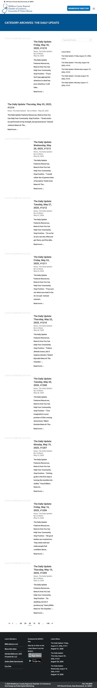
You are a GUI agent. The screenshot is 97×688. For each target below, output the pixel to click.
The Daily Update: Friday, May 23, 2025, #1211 (43, 260)
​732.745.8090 (86, 684)
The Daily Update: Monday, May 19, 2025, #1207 (43, 444)
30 (30, 623)
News (36, 51)
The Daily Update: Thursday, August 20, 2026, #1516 (75, 64)
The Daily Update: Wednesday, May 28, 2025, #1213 (43, 145)
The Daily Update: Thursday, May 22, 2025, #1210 (43, 319)
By (38, 54)
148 (48, 623)
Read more (38, 92)
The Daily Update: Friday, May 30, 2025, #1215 (43, 45)
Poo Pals (8, 666)
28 (21, 623)
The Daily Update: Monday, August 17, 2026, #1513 (74, 84)
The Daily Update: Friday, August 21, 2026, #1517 (76, 57)
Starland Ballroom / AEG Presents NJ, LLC (13, 655)
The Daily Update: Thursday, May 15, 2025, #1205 (43, 569)
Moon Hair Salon (10, 649)
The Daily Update (45, 51)
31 (34, 623)
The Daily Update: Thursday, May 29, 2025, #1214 (30, 106)
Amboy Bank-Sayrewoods (14, 661)
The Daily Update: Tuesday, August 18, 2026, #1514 (75, 77)
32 (39, 623)
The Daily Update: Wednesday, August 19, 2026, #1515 (76, 70)
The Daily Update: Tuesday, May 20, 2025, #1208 (43, 382)
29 (25, 623)
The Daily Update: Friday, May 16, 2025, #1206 (43, 507)
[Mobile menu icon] (93, 8)
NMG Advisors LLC (11, 644)
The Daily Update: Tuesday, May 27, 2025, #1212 (43, 204)
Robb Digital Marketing (25, 686)
